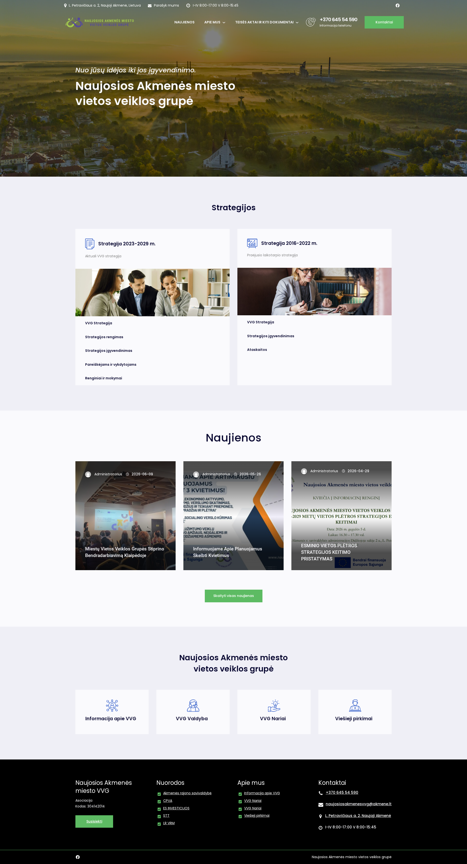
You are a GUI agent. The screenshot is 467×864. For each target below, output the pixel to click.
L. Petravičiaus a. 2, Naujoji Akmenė (358, 815)
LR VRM (169, 823)
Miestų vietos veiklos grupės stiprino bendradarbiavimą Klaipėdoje (124, 552)
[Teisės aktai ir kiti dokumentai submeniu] (297, 22)
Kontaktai (384, 22)
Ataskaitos (257, 349)
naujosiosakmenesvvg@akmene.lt (359, 803)
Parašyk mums (166, 5)
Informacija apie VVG (110, 718)
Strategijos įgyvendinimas (108, 350)
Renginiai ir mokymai (103, 378)
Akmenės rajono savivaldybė (187, 793)
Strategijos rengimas (104, 337)
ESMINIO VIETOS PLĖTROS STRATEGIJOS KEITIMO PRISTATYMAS (329, 552)
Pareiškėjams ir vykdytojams (110, 364)
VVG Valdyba (192, 718)
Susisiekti (94, 821)
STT (166, 815)
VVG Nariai (273, 718)
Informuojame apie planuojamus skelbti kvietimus (227, 552)
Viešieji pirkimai (353, 718)
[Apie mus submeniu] (223, 22)
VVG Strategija (98, 323)
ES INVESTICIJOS (176, 808)
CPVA (167, 800)
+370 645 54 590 (338, 19)
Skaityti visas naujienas (233, 595)
